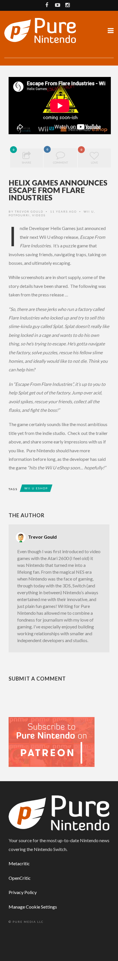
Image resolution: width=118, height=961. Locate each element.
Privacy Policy (23, 892)
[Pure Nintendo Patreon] (52, 741)
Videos (39, 215)
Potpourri (19, 215)
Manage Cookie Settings (33, 906)
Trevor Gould (29, 211)
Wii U (89, 211)
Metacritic (19, 863)
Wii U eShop (36, 488)
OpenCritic (20, 878)
